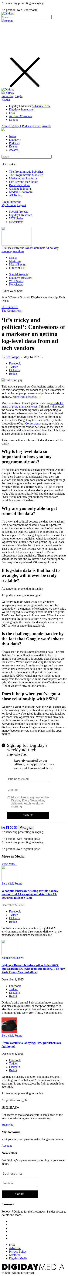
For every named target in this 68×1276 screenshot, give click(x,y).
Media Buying (17, 264)
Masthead (15, 1255)
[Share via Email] (15, 828)
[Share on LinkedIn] (3, 828)
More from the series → (26, 396)
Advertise (15, 1248)
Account (7, 1145)
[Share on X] (11, 828)
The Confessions (12, 310)
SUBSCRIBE (10, 307)
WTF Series (16, 218)
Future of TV (17, 267)
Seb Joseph (12, 357)
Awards (46, 126)
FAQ (12, 112)
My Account (9, 205)
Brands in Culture (19, 185)
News (5, 126)
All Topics (15, 195)
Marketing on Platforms (23, 178)
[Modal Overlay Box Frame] (34, 782)
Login (18, 96)
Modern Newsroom (20, 192)
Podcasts (27, 126)
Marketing (15, 261)
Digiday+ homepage (21, 109)
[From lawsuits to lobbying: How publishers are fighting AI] (9, 1032)
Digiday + (15, 126)
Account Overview (20, 116)
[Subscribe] (8, 92)
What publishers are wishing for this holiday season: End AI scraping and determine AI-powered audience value (30, 894)
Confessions (32, 423)
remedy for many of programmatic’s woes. (32, 404)
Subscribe (7, 96)
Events (37, 126)
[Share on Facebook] (7, 828)
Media (13, 257)
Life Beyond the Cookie (23, 181)
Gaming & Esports (20, 188)
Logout (13, 119)
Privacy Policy (17, 1251)
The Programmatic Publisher (26, 171)
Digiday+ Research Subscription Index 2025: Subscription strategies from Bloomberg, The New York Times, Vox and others (34, 969)
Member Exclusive (13, 957)
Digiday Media (18, 1258)
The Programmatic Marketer (26, 175)
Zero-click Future (12, 883)
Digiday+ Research (20, 215)
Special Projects (18, 211)
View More (8, 863)
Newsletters (16, 221)
